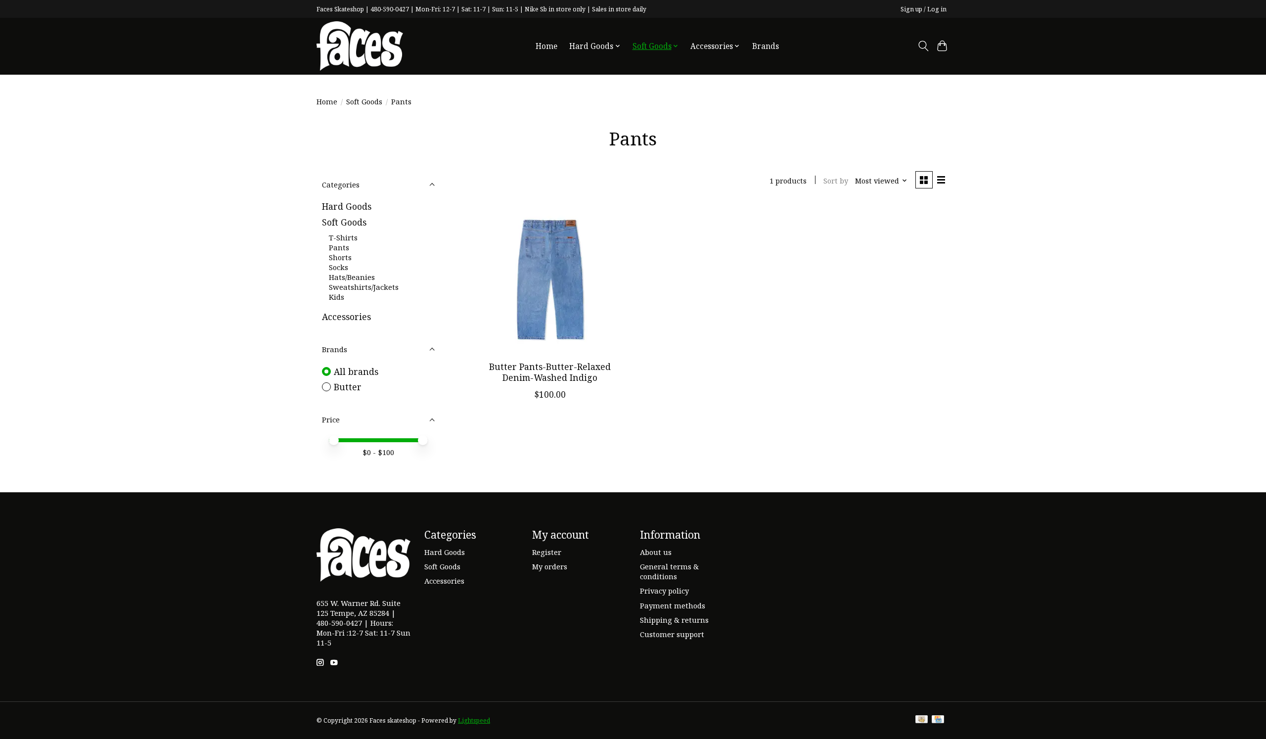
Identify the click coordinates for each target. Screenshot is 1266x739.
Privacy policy (664, 591)
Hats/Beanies (352, 277)
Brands (765, 46)
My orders (549, 566)
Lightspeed (474, 720)
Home (546, 46)
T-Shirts (343, 237)
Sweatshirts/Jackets (364, 287)
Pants (339, 247)
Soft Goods (364, 101)
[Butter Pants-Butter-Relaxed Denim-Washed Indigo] (550, 279)
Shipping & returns (674, 620)
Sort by (835, 180)
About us (656, 552)
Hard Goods (346, 206)
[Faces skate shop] (359, 46)
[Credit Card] (938, 720)
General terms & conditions (669, 571)
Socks (338, 267)
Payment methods (672, 605)
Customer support (672, 634)
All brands (356, 371)
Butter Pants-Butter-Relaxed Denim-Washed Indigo (550, 372)
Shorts (340, 257)
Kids (336, 297)
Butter (348, 387)
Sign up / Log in (924, 9)
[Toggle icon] (923, 46)
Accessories (346, 317)
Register (546, 552)
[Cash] (921, 720)
